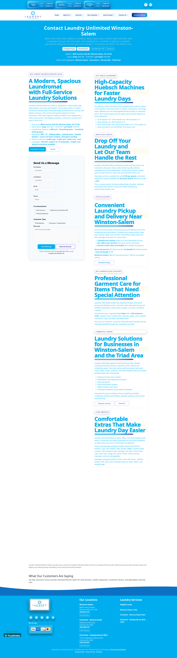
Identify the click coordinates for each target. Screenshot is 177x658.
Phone (35, 196)
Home (57, 15)
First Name (37, 167)
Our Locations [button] (92, 15)
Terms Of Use (90, 652)
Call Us (52, 149)
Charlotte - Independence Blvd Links (132, 620)
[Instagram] (151, 5)
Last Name (37, 177)
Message (36, 226)
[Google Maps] (31, 617)
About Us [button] (66, 15)
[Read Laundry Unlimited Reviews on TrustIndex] (12, 635)
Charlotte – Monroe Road (61, 4)
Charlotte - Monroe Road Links (132, 615)
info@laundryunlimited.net (56, 253)
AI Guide (99, 652)
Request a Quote (104, 403)
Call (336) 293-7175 (97, 49)
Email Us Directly (65, 247)
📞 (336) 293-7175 (62, 251)
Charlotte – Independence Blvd (90, 5)
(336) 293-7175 (84, 612)
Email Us (110, 49)
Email (35, 186)
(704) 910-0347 (84, 642)
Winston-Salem (33, 4)
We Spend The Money (118, 650)
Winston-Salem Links (128, 610)
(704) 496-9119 (84, 627)
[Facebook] (146, 5)
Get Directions (83, 49)
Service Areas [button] (108, 15)
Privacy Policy (80, 652)
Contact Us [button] (122, 15)
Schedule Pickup (139, 15)
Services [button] (78, 15)
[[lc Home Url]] (32, 15)
